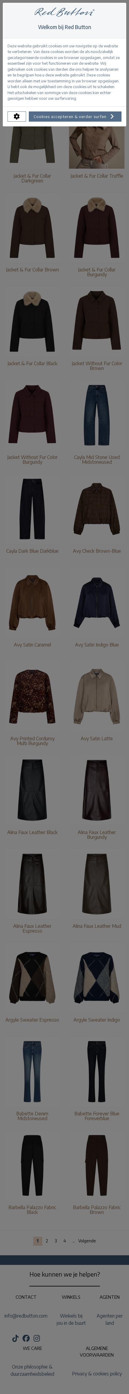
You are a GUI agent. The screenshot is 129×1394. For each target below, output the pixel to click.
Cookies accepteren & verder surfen (71, 116)
